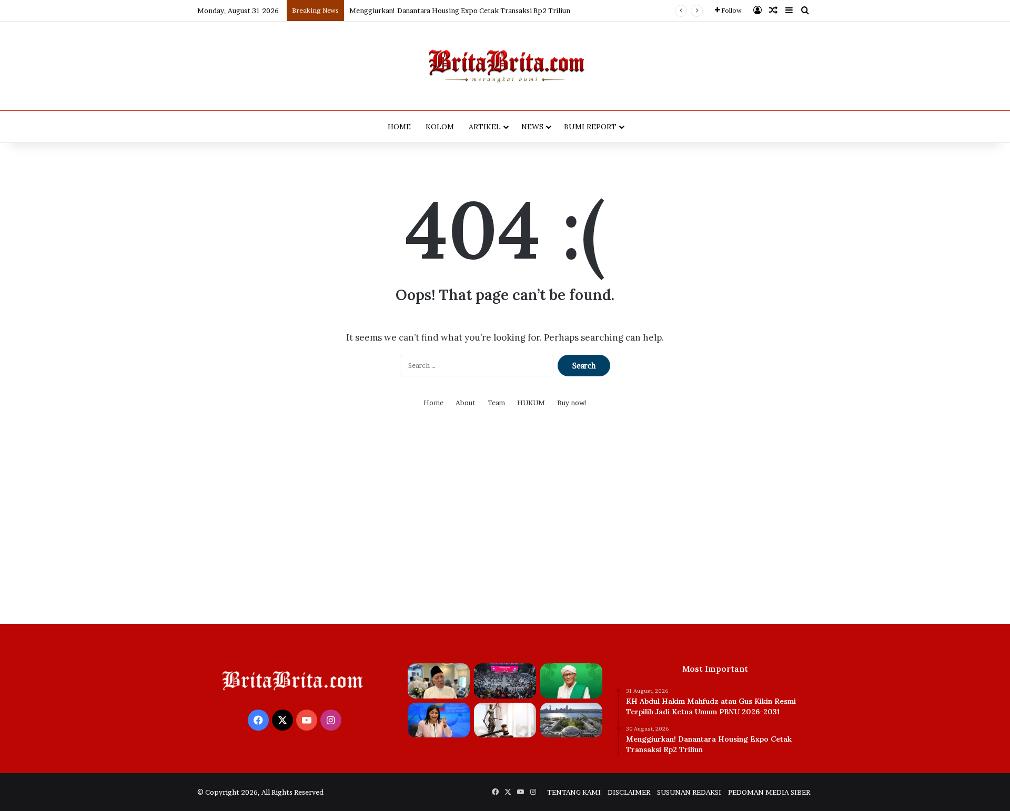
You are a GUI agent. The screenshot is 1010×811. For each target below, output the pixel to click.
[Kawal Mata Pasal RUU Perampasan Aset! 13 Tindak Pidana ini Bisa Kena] (505, 720)
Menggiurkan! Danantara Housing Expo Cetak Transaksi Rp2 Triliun (459, 10)
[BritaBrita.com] (505, 66)
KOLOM (440, 126)
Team (496, 402)
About (466, 402)
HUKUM (531, 402)
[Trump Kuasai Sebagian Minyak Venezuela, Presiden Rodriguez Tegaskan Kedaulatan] (439, 720)
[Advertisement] (505, 524)
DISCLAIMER (629, 792)
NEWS (532, 126)
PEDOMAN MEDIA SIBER (769, 792)
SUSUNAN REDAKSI (689, 792)
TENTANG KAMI (574, 792)
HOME (399, 126)
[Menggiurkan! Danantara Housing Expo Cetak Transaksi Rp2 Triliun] (505, 681)
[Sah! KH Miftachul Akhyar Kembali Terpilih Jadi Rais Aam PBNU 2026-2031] (571, 681)
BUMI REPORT (590, 126)
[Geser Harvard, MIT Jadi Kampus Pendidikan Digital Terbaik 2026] (571, 720)
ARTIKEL (485, 126)
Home (433, 402)
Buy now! (572, 402)
